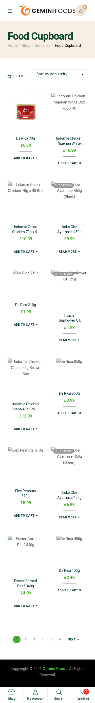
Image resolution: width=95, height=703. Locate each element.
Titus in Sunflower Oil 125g (69, 318)
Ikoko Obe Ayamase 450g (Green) (69, 495)
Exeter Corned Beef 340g (25, 583)
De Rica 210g (25, 305)
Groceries (42, 45)
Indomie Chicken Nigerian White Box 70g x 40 (69, 141)
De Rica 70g (25, 138)
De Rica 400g (69, 571)
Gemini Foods (55, 668)
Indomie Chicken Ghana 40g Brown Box (25, 407)
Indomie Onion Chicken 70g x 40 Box (25, 230)
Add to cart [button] (24, 158)
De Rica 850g (69, 393)
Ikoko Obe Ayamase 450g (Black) (69, 230)
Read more (68, 251)
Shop (26, 45)
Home (13, 45)
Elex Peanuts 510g (25, 493)
